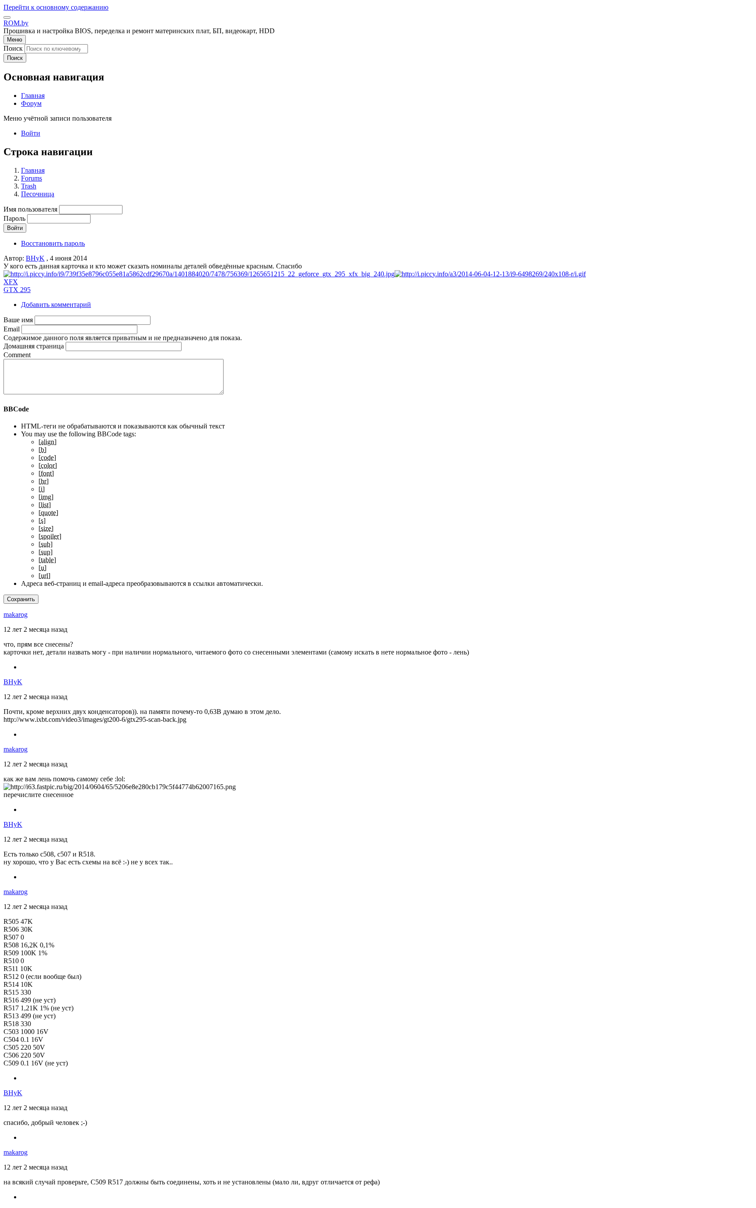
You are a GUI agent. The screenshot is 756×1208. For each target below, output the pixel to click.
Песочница (37, 194)
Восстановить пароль (53, 243)
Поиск (13, 48)
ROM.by (16, 23)
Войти (30, 133)
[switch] (7, 17)
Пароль (14, 218)
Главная (33, 170)
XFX (11, 281)
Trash (28, 186)
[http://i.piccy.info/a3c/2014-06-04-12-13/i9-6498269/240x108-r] (490, 274)
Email (12, 329)
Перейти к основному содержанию (56, 7)
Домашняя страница (34, 346)
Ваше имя (18, 320)
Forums (31, 178)
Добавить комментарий (56, 304)
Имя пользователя (30, 209)
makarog (16, 614)
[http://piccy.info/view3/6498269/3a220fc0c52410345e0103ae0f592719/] (199, 274)
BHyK (35, 258)
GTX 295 (17, 289)
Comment (17, 355)
